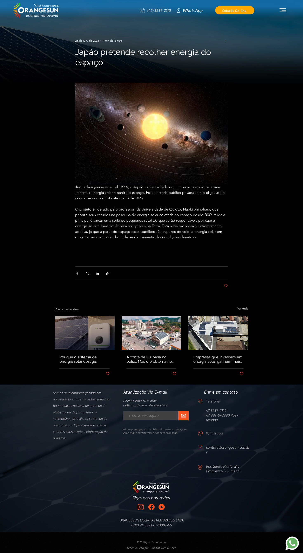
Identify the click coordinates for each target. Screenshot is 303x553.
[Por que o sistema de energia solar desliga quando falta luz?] (85, 333)
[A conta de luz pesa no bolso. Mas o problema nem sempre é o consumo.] (152, 333)
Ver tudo (242, 308)
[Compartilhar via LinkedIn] (97, 273)
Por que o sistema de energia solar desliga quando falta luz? (78, 359)
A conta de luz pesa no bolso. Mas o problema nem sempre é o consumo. (151, 359)
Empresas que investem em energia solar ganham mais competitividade (218, 359)
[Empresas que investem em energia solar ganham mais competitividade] (218, 333)
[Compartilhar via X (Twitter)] (87, 273)
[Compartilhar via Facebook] (77, 273)
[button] (282, 10)
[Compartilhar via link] (107, 273)
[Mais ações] (225, 40)
